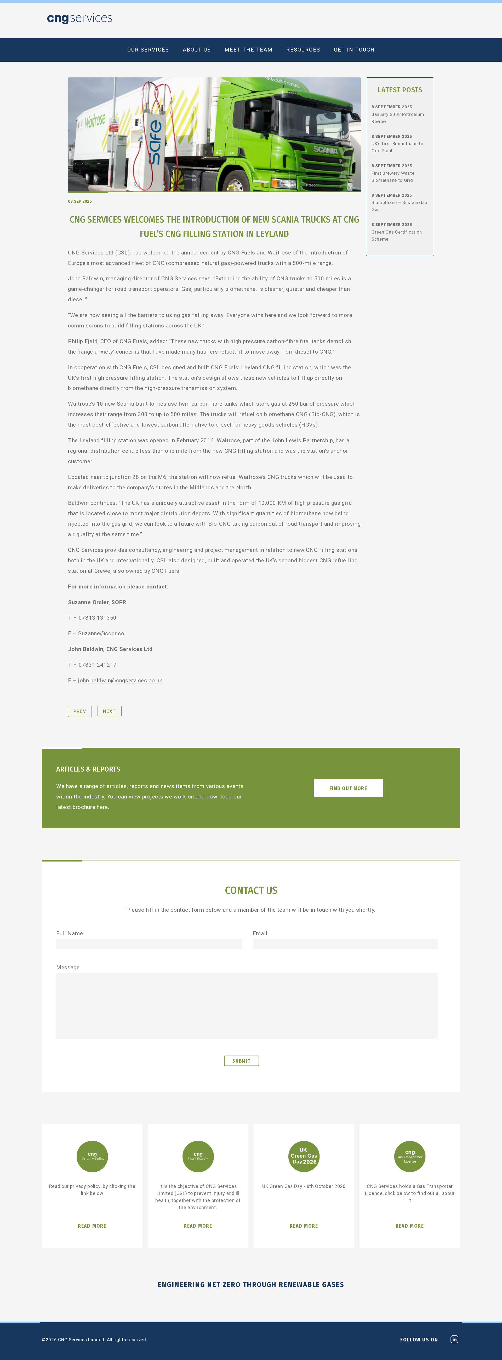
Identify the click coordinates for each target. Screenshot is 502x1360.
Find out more (348, 788)
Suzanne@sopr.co (101, 633)
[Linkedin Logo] (454, 1341)
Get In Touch (354, 50)
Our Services (148, 50)
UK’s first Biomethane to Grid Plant (398, 147)
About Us (197, 50)
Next (109, 711)
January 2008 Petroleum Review (398, 118)
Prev (79, 711)
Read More (92, 1226)
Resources (303, 50)
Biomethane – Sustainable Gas (399, 206)
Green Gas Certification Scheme (397, 235)
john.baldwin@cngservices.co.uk (120, 680)
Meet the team (249, 50)
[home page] (79, 22)
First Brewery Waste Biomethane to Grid (393, 177)
